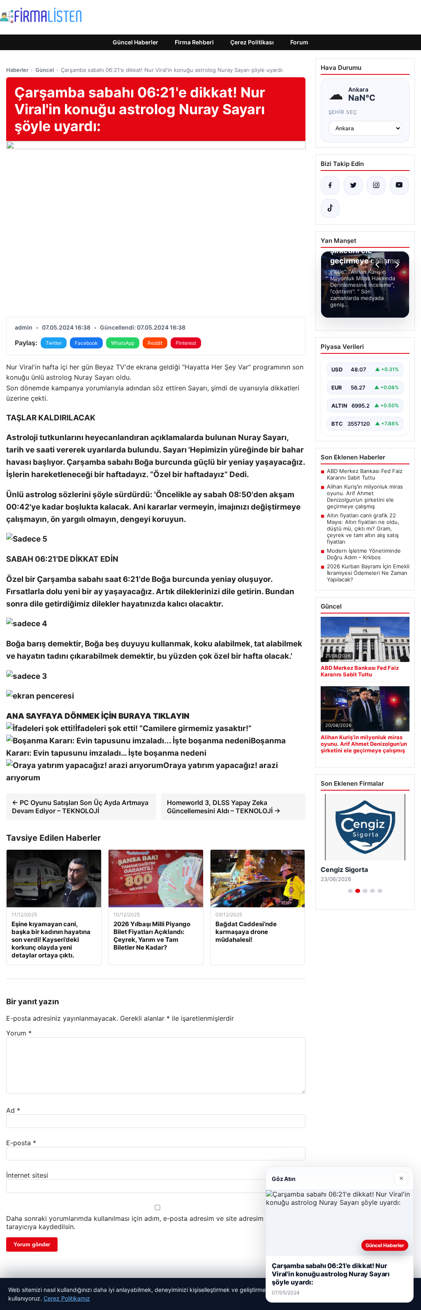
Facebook (86, 343)
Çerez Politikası (252, 42)
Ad (13, 1110)
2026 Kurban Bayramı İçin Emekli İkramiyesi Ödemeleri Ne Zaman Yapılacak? (368, 573)
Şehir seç (343, 112)
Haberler (17, 70)
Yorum (19, 1033)
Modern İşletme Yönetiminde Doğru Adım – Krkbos (364, 553)
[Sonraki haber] (396, 265)
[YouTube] (399, 185)
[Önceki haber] (379, 265)
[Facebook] (330, 185)
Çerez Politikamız (67, 1298)
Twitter (54, 343)
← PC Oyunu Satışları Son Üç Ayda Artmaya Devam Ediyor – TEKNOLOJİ (80, 806)
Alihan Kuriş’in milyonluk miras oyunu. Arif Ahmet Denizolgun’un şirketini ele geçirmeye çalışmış (365, 496)
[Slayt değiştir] (350, 891)
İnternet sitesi (27, 1175)
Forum (299, 42)
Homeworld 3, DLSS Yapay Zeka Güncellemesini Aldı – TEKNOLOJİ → (223, 806)
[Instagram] (376, 185)
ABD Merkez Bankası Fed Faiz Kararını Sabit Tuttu (364, 474)
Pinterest (186, 343)
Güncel (44, 70)
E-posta (21, 1143)
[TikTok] (330, 208)
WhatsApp (122, 343)
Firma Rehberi (194, 42)
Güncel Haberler (135, 42)
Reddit (155, 343)
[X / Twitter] (353, 185)
